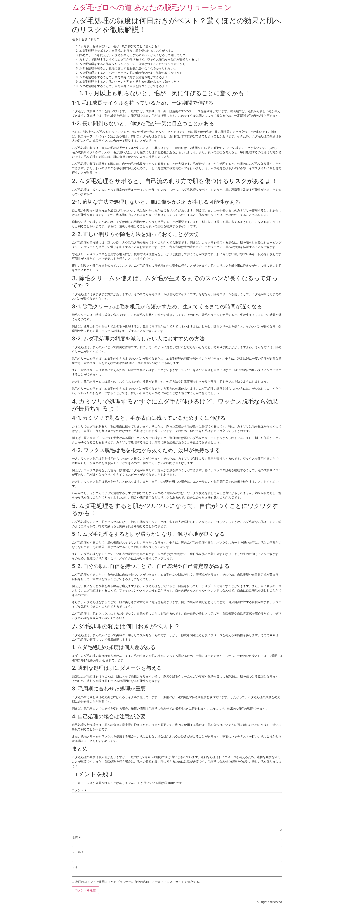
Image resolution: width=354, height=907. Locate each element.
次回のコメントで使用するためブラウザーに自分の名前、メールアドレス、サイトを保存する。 (138, 881)
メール (78, 852)
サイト (76, 866)
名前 (76, 837)
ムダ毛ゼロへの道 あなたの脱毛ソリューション (152, 7)
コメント (79, 790)
